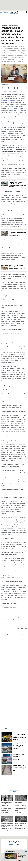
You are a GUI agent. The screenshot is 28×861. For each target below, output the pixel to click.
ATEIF (9, 626)
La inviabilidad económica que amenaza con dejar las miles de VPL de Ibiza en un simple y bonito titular (20, 806)
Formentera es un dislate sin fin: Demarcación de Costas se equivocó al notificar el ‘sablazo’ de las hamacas (17, 268)
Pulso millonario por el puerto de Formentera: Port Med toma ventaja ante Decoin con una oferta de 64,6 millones (7, 827)
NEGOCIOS (7, 25)
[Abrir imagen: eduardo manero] (14, 73)
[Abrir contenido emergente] (1, 12)
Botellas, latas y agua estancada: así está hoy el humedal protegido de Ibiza (19, 768)
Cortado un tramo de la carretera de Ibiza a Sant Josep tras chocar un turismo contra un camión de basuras (19, 736)
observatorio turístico (22, 628)
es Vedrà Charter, (18, 110)
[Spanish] (6, 12)
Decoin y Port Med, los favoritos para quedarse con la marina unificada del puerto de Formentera (20, 827)
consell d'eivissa (14, 626)
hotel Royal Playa (13, 108)
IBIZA (3, 25)
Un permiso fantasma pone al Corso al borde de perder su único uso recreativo (19, 746)
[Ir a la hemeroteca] (26, 12)
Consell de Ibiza (19, 224)
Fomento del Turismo (13, 127)
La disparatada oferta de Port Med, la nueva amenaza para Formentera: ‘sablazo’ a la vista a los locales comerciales (7, 806)
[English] (4, 12)
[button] (2, 88)
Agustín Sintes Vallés (6, 91)
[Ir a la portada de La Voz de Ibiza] (14, 12)
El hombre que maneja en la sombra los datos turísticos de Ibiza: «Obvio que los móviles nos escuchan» (17, 184)
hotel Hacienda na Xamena (8, 100)
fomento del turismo (22, 626)
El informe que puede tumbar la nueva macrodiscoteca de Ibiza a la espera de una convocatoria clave (19, 758)
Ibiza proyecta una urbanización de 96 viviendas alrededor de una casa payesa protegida (17, 234)
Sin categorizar (14, 25)
